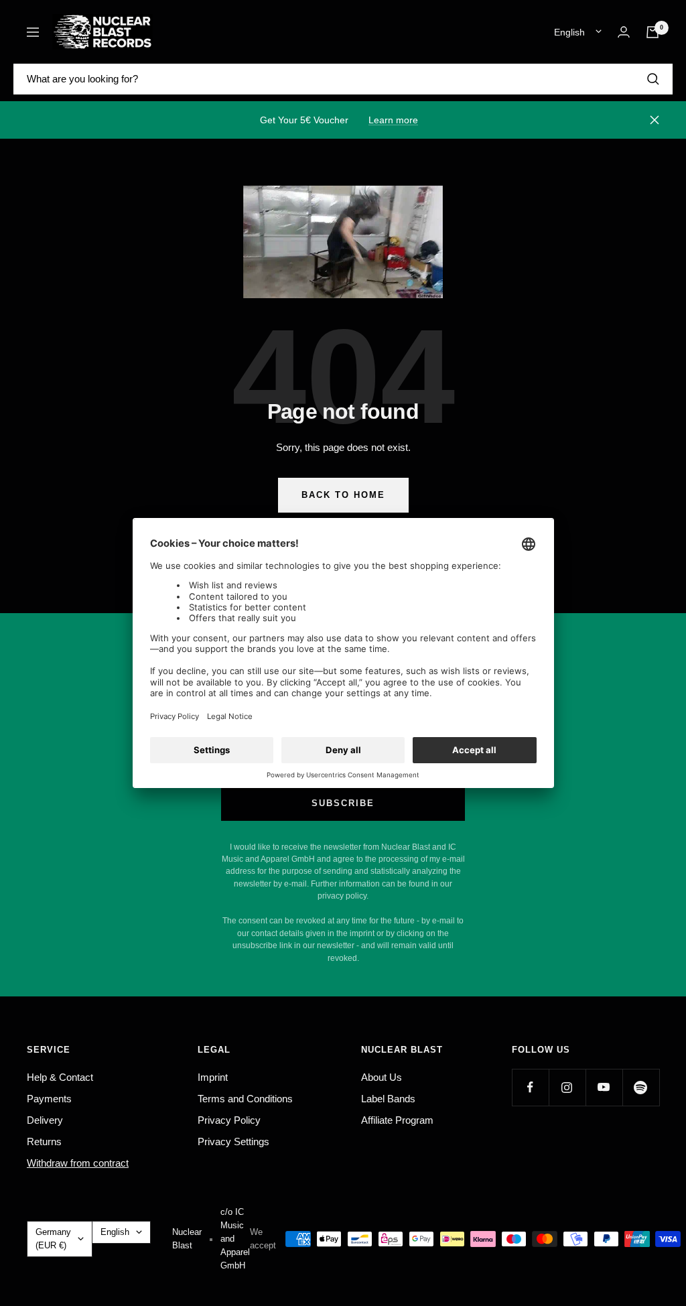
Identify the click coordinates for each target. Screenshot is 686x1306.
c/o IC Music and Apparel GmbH (235, 1238)
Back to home (343, 495)
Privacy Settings (233, 1141)
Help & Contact (60, 1077)
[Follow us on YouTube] (604, 1087)
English (569, 32)
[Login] (624, 32)
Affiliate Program (397, 1120)
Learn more (393, 120)
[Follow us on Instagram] (567, 1087)
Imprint (213, 1077)
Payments (49, 1098)
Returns (44, 1141)
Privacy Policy (229, 1120)
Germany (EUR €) (53, 1238)
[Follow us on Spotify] (640, 1087)
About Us (381, 1077)
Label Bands (388, 1098)
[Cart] (652, 32)
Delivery (45, 1120)
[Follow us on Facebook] (530, 1087)
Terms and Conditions (245, 1098)
